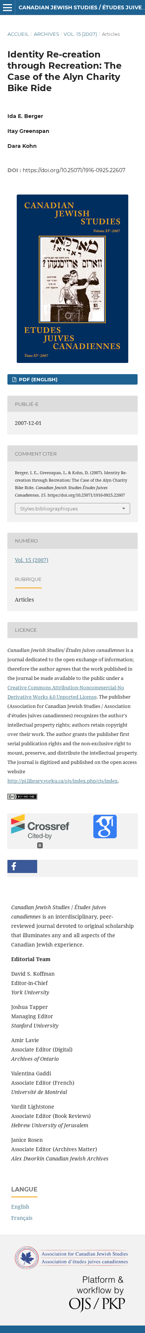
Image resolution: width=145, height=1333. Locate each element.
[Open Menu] (7, 7)
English (20, 1206)
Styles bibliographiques (49, 509)
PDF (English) (37, 379)
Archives (46, 34)
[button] (22, 866)
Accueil (18, 34)
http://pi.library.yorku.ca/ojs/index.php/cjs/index (62, 780)
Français (21, 1217)
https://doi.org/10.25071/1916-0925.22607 (74, 170)
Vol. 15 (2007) (80, 34)
